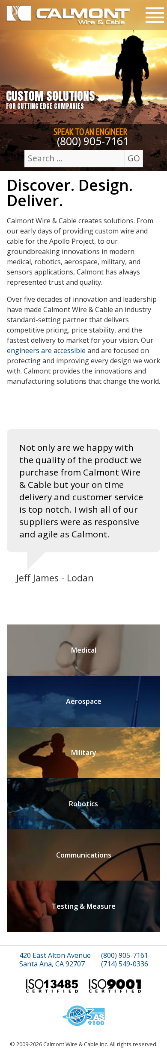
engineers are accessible (46, 350)
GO (134, 158)
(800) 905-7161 (93, 141)
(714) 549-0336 (124, 964)
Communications (83, 855)
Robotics (83, 803)
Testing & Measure (84, 906)
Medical (83, 650)
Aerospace (83, 701)
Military (83, 752)
